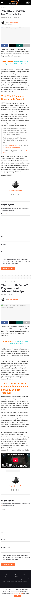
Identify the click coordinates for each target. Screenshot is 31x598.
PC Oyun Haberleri (19, 577)
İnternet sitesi (5, 252)
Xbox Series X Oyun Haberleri (20, 579)
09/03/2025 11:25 (7, 302)
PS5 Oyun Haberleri (6, 579)
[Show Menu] (2, 2)
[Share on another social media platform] (26, 45)
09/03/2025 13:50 (7, 24)
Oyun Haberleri (10, 7)
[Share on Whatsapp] (19, 45)
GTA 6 (9, 175)
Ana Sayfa (3, 7)
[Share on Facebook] (4, 45)
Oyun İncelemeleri (19, 574)
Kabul (17, 596)
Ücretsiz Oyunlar (9, 577)
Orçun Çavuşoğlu (13, 22)
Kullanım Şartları (18, 593)
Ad (2, 236)
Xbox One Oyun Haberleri (21, 581)
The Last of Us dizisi (13, 471)
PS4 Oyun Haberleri (8, 581)
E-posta (4, 244)
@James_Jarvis (13, 145)
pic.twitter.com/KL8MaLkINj (11, 147)
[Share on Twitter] (12, 45)
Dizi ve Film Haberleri (12, 282)
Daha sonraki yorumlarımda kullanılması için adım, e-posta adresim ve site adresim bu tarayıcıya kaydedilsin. (16, 261)
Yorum (4, 214)
